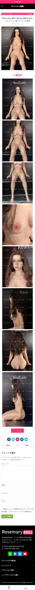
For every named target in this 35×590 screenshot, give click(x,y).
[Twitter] (20, 554)
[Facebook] (15, 554)
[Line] (10, 554)
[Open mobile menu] (2, 6)
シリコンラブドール (17, 14)
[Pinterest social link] (17, 439)
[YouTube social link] (19, 2)
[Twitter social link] (17, 2)
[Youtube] (25, 554)
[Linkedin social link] (22, 439)
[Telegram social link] (26, 439)
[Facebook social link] (15, 2)
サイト (3, 501)
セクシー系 (25, 14)
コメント (5, 464)
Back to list (17, 445)
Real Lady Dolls (7, 14)
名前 (3, 485)
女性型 (30, 14)
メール (4, 493)
